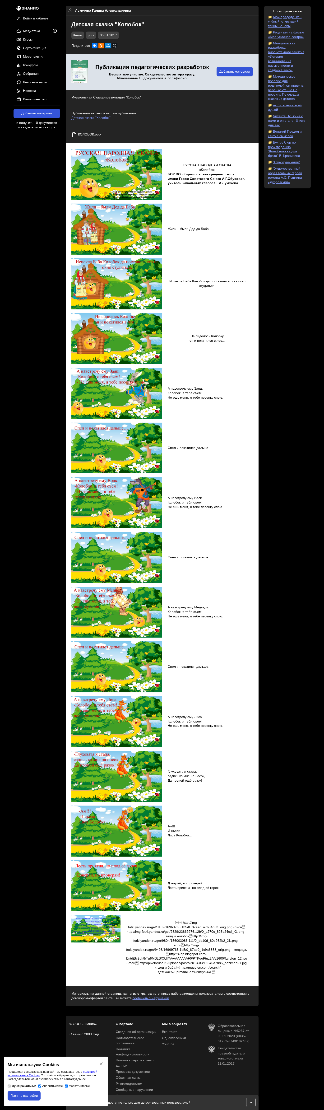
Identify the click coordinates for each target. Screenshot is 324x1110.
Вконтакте (169, 1032)
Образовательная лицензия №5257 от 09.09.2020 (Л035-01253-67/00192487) (234, 1033)
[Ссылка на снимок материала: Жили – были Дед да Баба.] (116, 229)
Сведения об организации (136, 1032)
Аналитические (52, 1086)
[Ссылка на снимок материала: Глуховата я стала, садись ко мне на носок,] (116, 776)
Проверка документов (133, 1071)
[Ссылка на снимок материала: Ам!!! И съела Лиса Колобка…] (116, 831)
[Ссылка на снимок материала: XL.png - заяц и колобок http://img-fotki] (95, 928)
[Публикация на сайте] (56, 31)
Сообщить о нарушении (134, 1089)
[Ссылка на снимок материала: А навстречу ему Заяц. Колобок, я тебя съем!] (116, 393)
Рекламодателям (129, 1084)
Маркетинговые (79, 1086)
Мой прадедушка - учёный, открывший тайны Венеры (285, 21)
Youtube (168, 1044)
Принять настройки (24, 1095)
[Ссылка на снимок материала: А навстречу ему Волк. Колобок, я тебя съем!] (116, 502)
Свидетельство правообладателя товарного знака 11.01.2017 (231, 1055)
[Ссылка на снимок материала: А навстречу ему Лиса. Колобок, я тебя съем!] (116, 721)
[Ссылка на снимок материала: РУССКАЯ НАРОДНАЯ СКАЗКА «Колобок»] (116, 174)
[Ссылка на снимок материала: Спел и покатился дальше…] (116, 448)
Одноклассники (174, 1038)
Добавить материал (36, 113)
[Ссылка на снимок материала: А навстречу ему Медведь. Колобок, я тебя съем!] (116, 612)
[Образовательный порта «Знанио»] (26, 9)
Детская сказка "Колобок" (91, 118)
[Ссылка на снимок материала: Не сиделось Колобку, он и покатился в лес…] (116, 338)
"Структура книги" (286, 162)
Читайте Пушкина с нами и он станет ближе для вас (286, 120)
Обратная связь (128, 1077)
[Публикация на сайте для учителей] (79, 72)
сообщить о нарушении (151, 998)
